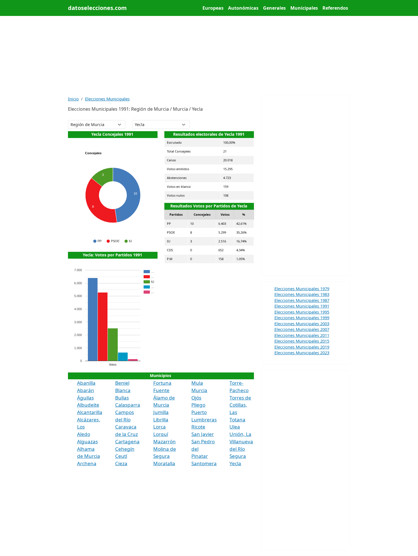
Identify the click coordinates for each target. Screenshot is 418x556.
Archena (86, 463)
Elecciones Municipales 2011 (301, 335)
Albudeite (88, 404)
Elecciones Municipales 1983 (301, 294)
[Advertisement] (209, 56)
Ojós (196, 397)
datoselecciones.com (97, 8)
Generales (274, 8)
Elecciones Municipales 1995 (301, 312)
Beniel (122, 383)
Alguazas (87, 441)
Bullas (122, 397)
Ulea (234, 426)
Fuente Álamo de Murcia (164, 397)
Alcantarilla (89, 412)
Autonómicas (243, 8)
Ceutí (121, 456)
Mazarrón (164, 441)
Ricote (198, 426)
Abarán (85, 390)
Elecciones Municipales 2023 (301, 352)
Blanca (123, 390)
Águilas (85, 397)
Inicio (73, 99)
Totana (237, 419)
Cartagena (127, 441)
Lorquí (160, 434)
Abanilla (86, 383)
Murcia (199, 390)
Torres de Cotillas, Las (240, 404)
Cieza (121, 463)
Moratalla (164, 463)
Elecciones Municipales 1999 (301, 317)
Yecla (235, 463)
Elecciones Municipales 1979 (301, 288)
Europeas (213, 8)
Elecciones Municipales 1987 (301, 300)
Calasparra (127, 404)
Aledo (83, 434)
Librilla (160, 419)
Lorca (159, 426)
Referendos (335, 8)
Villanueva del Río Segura (241, 448)
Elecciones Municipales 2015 (301, 341)
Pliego (198, 404)
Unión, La (240, 434)
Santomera (204, 463)
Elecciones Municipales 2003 (301, 323)
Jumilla (161, 412)
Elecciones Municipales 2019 (301, 347)
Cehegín (124, 449)
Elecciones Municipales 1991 (301, 306)
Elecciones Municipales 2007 (301, 329)
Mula (197, 383)
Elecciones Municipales (107, 99)
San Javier (202, 434)
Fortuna (162, 383)
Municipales (304, 8)
